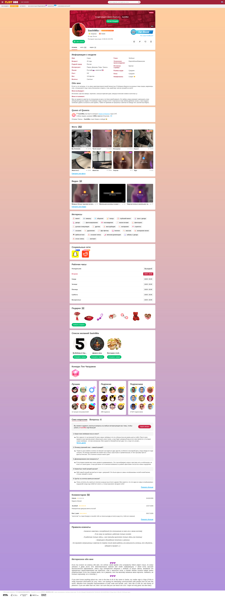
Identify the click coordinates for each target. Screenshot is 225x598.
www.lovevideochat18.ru (24, 592)
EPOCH (43, 592)
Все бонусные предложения (37, 6)
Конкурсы (51, 6)
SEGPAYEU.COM (49, 592)
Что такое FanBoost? (146, 35)
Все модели (5, 6)
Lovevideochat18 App (64, 6)
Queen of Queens (104, 114)
